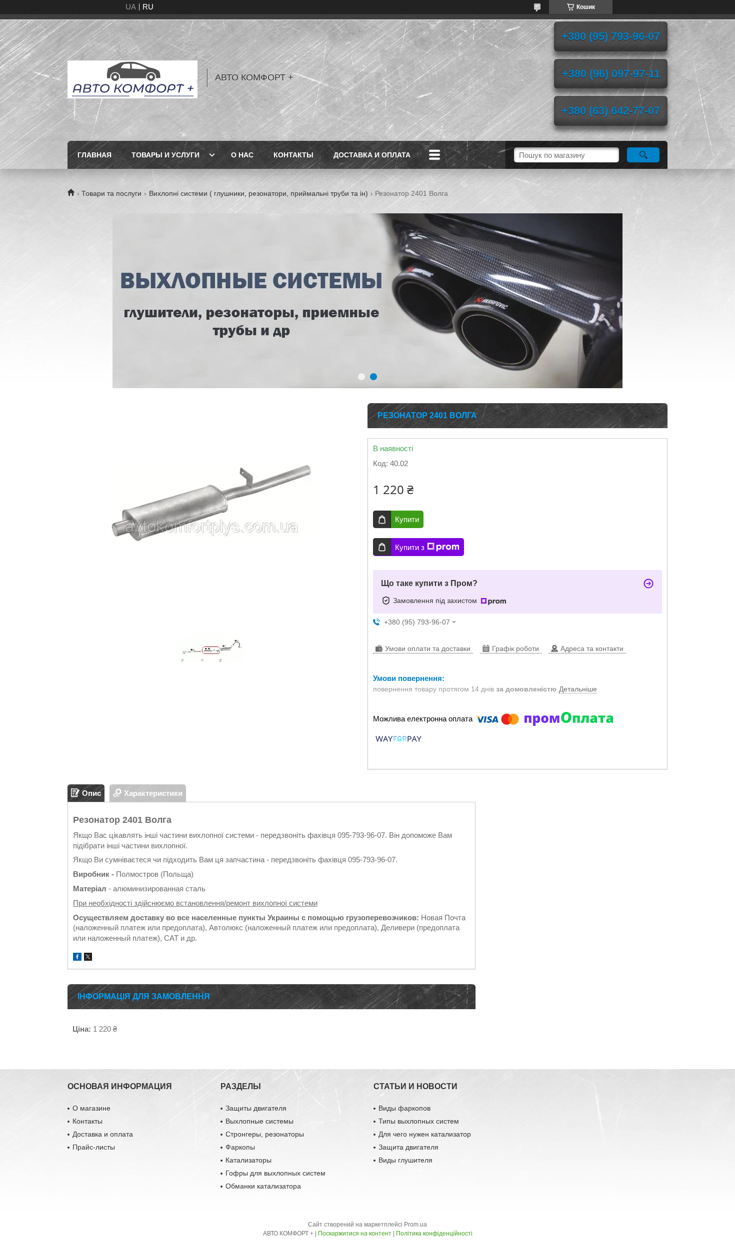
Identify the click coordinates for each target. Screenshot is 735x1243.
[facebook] (77, 958)
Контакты (294, 155)
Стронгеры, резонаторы (265, 1134)
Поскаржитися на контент (355, 1233)
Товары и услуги (166, 155)
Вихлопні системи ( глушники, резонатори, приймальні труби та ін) (258, 193)
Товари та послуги (112, 193)
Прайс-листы (93, 1147)
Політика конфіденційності (434, 1233)
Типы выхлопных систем (418, 1121)
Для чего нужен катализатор (424, 1134)
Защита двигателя (408, 1147)
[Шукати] (643, 154)
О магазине (91, 1108)
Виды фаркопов (404, 1108)
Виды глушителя (405, 1160)
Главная (95, 155)
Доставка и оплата (372, 155)
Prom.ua (415, 1224)
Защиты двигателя (256, 1108)
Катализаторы (249, 1160)
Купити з (409, 547)
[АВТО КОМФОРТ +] (133, 77)
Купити (407, 519)
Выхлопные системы (260, 1121)
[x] (88, 958)
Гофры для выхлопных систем (276, 1173)
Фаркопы (240, 1147)
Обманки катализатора (263, 1186)
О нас (242, 155)
